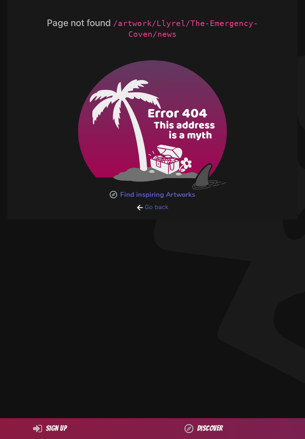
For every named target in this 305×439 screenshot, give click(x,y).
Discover (210, 428)
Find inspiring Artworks (157, 194)
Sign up (56, 428)
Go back (155, 207)
